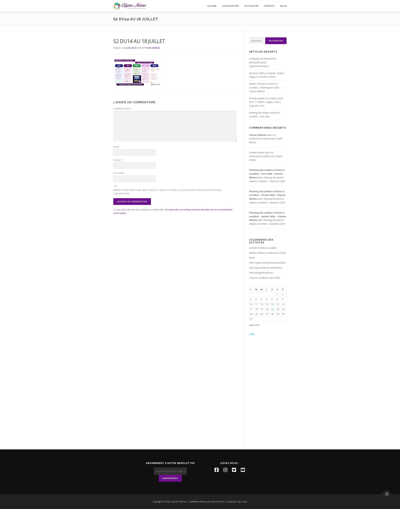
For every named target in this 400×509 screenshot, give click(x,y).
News (252, 257)
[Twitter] (234, 470)
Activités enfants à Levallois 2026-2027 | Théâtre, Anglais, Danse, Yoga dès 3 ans (266, 102)
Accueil (212, 6)
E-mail (118, 160)
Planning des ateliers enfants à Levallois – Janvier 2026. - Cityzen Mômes (267, 216)
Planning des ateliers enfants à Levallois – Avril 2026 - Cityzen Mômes (267, 173)
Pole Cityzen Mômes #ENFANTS (265, 267)
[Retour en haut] (386, 494)
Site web (118, 173)
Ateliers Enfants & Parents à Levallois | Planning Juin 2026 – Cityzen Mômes (265, 87)
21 (272, 309)
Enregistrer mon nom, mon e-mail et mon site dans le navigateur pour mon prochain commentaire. (167, 192)
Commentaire (122, 108)
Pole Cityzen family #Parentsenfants (267, 262)
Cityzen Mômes (151, 48)
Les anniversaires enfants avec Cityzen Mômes (265, 138)
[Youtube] (242, 470)
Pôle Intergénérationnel (261, 272)
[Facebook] (216, 470)
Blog (283, 6)
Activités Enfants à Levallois (263, 247)
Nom (117, 146)
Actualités (251, 6)
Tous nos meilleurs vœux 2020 (264, 277)
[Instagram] (225, 470)
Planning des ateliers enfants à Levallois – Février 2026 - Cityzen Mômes (267, 195)
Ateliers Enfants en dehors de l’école (267, 252)
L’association (230, 6)
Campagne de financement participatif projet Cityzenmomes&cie (262, 62)
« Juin (251, 333)
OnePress (194, 501)
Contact (269, 6)
